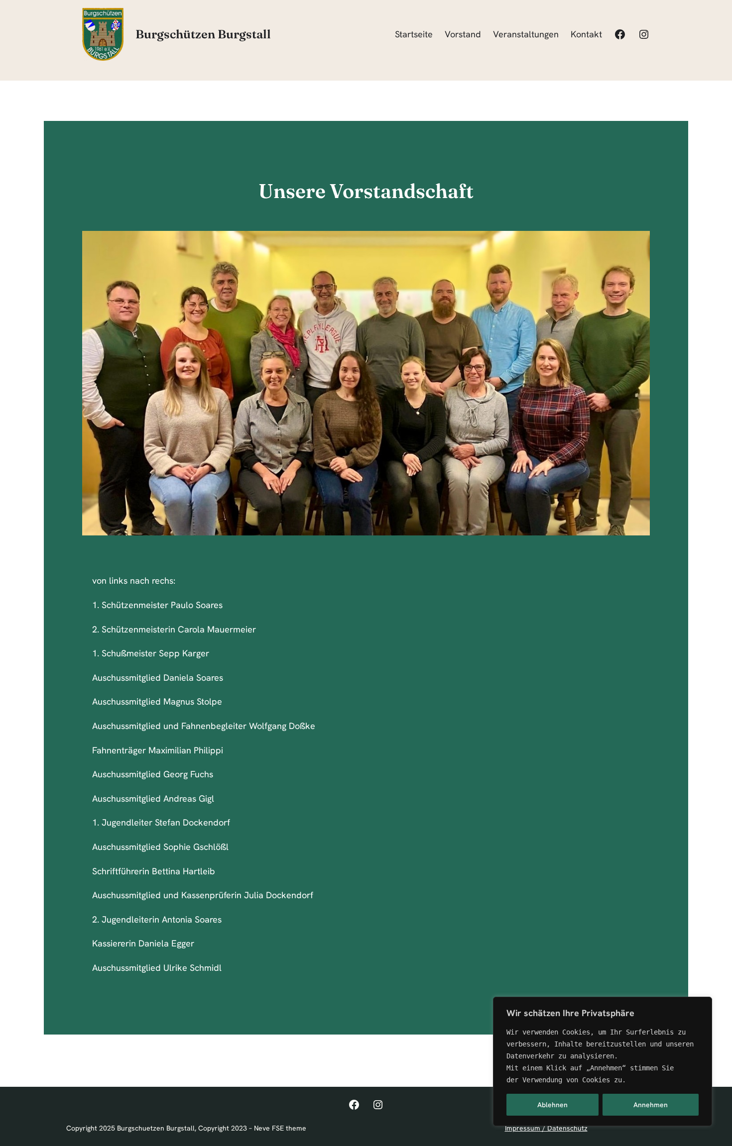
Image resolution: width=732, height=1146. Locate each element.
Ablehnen (552, 1104)
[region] (602, 1061)
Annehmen (650, 1104)
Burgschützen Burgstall (203, 34)
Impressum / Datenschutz (546, 1128)
